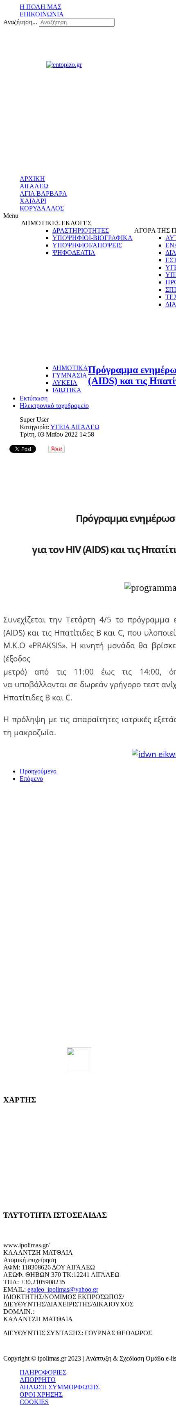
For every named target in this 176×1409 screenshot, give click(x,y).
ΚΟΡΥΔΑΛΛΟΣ (42, 208)
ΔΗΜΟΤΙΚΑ (70, 367)
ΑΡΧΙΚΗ (32, 178)
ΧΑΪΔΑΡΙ (33, 200)
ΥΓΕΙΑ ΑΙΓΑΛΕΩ (74, 426)
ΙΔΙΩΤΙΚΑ (66, 390)
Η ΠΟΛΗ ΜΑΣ (40, 6)
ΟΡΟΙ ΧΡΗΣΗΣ (41, 1394)
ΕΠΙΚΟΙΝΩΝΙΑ (42, 14)
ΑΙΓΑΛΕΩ (34, 186)
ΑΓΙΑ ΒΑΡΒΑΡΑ (43, 193)
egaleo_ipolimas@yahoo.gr (62, 1289)
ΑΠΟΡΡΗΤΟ (38, 1379)
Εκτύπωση (33, 398)
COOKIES (34, 1401)
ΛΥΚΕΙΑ (64, 382)
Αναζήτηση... (20, 21)
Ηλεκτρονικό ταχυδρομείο (54, 405)
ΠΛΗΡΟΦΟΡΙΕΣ (43, 1372)
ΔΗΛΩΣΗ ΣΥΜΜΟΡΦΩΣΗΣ (59, 1387)
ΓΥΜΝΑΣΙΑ (69, 375)
